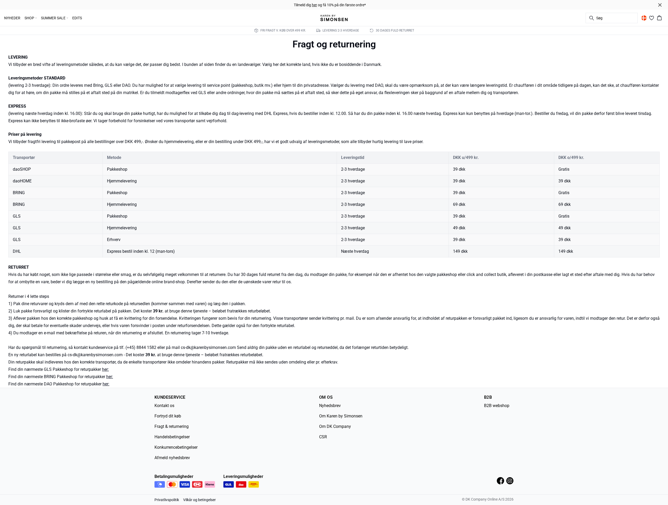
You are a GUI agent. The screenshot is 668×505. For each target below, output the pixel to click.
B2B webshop (496, 405)
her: (105, 369)
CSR (323, 436)
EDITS (77, 18)
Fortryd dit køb (167, 416)
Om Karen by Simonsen (340, 416)
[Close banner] (660, 5)
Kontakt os (164, 405)
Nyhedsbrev (330, 405)
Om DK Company (335, 426)
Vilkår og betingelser (199, 500)
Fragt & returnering (171, 426)
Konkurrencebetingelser (176, 447)
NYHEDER (12, 18)
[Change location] (644, 18)
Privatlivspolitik (166, 500)
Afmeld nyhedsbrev (172, 457)
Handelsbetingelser (172, 436)
